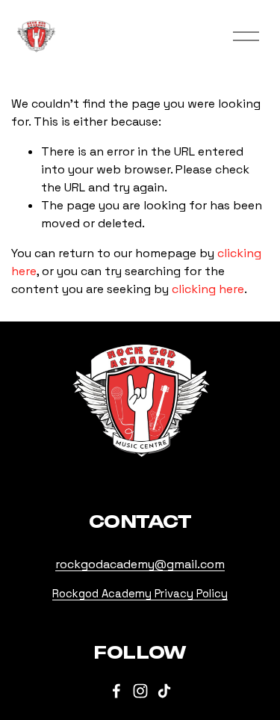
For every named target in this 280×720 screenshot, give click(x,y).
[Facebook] (116, 690)
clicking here (208, 289)
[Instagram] (140, 690)
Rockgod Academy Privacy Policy (140, 593)
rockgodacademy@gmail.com (140, 564)
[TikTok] (164, 690)
